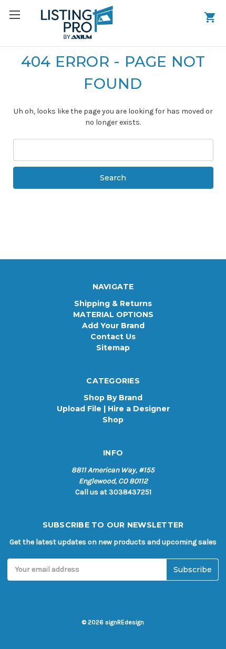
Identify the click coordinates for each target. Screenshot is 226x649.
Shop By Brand (113, 397)
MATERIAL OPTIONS (113, 314)
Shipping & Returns (113, 303)
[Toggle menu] (19, 19)
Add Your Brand (113, 325)
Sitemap (113, 347)
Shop (113, 419)
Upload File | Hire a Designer (113, 408)
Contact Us (113, 336)
